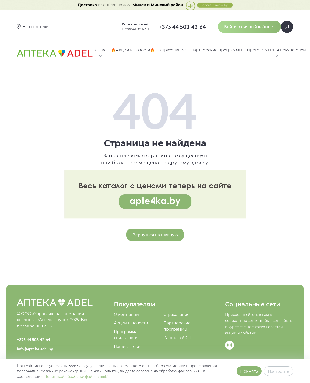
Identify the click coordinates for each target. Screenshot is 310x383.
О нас (100, 50)
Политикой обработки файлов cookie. (77, 376)
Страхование (173, 50)
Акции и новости (131, 323)
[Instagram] (229, 345)
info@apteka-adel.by (35, 348)
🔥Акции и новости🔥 (133, 50)
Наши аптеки (127, 346)
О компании (126, 314)
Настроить (278, 371)
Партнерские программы (216, 50)
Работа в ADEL (177, 337)
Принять (249, 371)
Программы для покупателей (276, 50)
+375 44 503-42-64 (182, 27)
